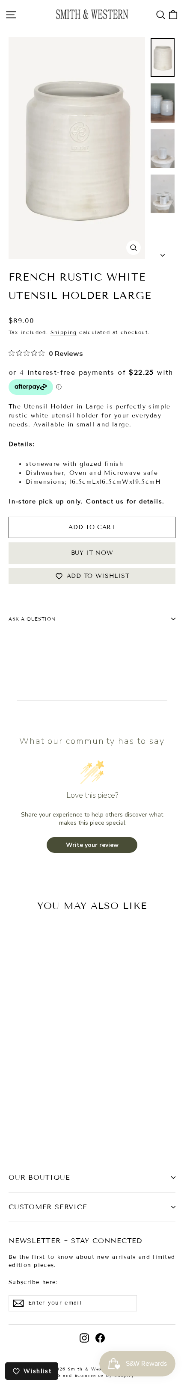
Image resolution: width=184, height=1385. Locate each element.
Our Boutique (39, 1177)
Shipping (63, 332)
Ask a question (32, 619)
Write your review (92, 845)
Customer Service (48, 1207)
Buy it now (92, 552)
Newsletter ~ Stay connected (75, 1241)
